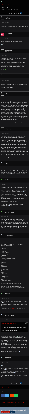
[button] (20, 1)
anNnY (3, 9)
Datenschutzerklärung (22, 410)
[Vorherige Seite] (6, 13)
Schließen (12, 412)
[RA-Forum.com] (8, 1)
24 (18, 13)
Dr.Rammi (13, 122)
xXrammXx (13, 308)
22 (14, 13)
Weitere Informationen (5, 412)
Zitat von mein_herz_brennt (9, 323)
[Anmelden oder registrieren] (24, 1)
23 (16, 13)
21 (11, 13)
